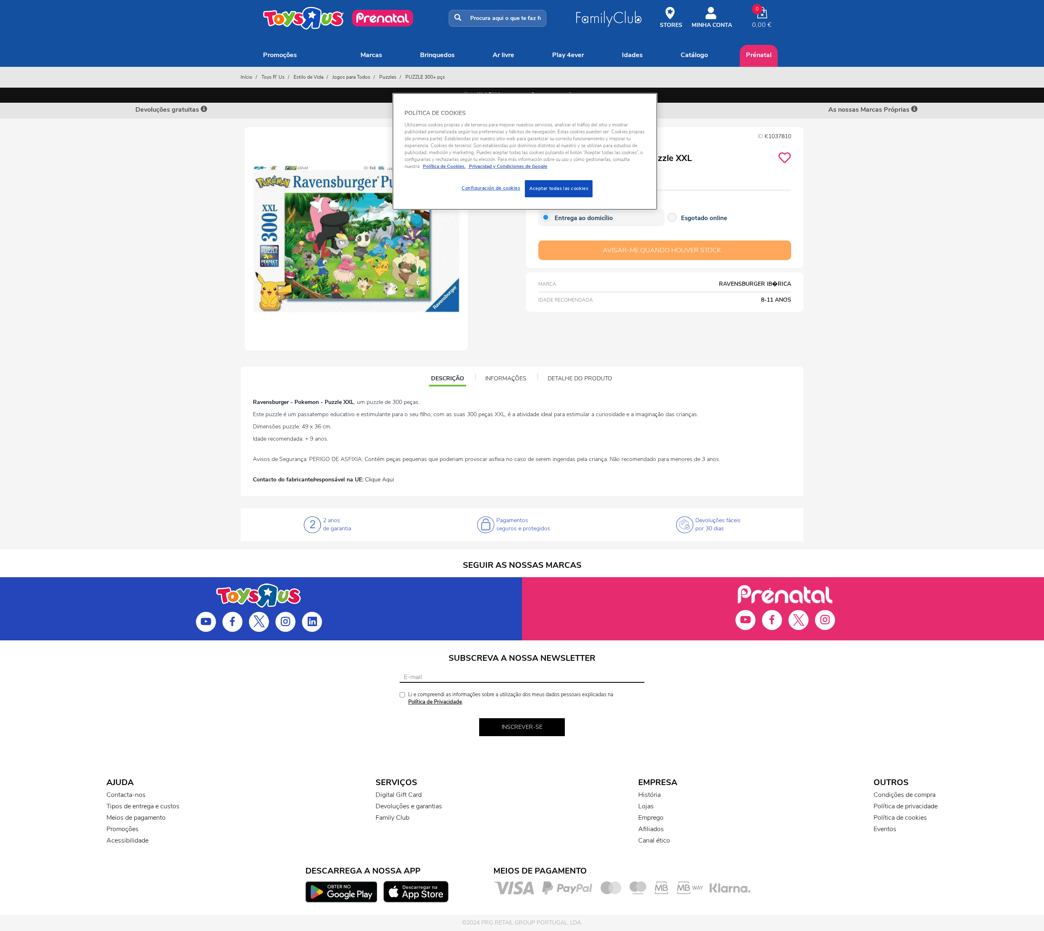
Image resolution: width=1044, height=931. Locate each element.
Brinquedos (437, 55)
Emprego (651, 817)
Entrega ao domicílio (584, 218)
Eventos (885, 829)
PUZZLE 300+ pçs (425, 77)
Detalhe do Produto (580, 378)
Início (246, 77)
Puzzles (387, 77)
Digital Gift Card (399, 794)
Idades (632, 55)
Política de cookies (900, 817)
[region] (524, 151)
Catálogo (694, 55)
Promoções (280, 55)
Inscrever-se (522, 727)
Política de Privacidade (435, 702)
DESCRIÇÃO (448, 379)
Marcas (371, 55)
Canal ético (654, 840)
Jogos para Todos (351, 77)
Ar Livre (503, 55)
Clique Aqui (379, 479)
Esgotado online (704, 218)
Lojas (646, 806)
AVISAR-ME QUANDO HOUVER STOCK (662, 250)
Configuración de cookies (491, 188)
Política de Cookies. (444, 166)
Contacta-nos (126, 794)
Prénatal (759, 55)
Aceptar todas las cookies (558, 188)
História (649, 794)
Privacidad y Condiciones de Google (507, 166)
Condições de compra (905, 794)
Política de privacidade (906, 806)
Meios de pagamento (136, 817)
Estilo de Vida (308, 77)
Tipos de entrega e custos (142, 806)
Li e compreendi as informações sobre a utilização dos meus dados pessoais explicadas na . (510, 698)
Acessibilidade (127, 840)
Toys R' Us (273, 77)
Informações (505, 378)
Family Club (392, 817)
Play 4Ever (568, 55)
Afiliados (651, 829)
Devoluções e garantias (409, 806)
